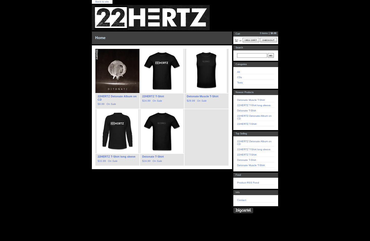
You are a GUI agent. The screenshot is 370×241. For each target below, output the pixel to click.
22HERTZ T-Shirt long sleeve (254, 105)
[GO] (271, 55)
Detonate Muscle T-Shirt (251, 100)
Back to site (102, 1)
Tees (240, 82)
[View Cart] (251, 40)
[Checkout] (268, 40)
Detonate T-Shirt (246, 110)
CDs (239, 77)
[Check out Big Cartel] (243, 210)
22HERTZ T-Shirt (246, 124)
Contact (241, 200)
